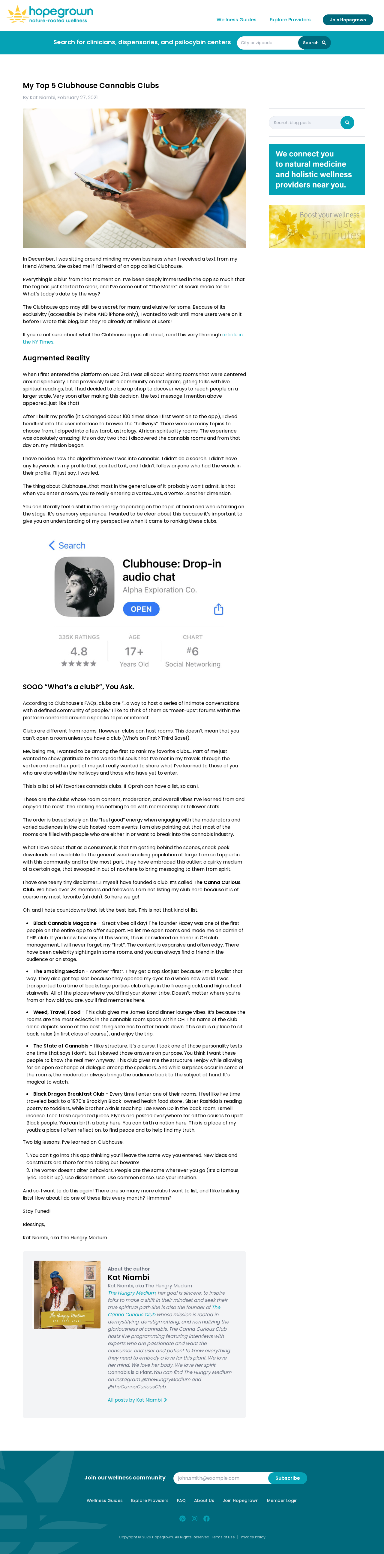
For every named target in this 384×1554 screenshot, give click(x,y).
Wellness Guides (236, 19)
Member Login (282, 1500)
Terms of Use (223, 1537)
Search (311, 43)
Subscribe (287, 1478)
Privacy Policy (253, 1537)
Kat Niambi (42, 97)
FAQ (181, 1500)
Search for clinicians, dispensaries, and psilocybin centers (142, 42)
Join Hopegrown (348, 20)
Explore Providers (290, 19)
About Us (204, 1500)
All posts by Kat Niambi (135, 1399)
